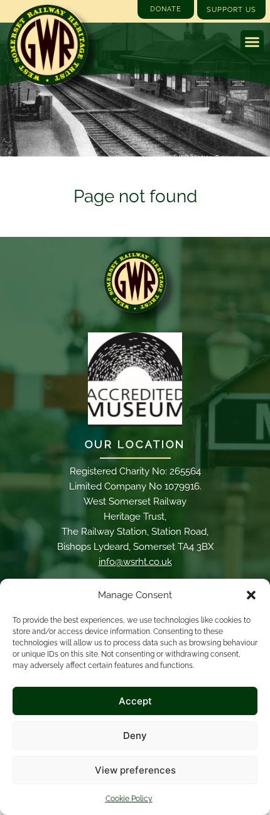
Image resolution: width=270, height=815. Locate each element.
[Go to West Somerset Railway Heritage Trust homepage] (47, 45)
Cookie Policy (129, 798)
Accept (135, 701)
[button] (251, 595)
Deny (135, 735)
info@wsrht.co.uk (135, 561)
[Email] (135, 281)
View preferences (135, 770)
